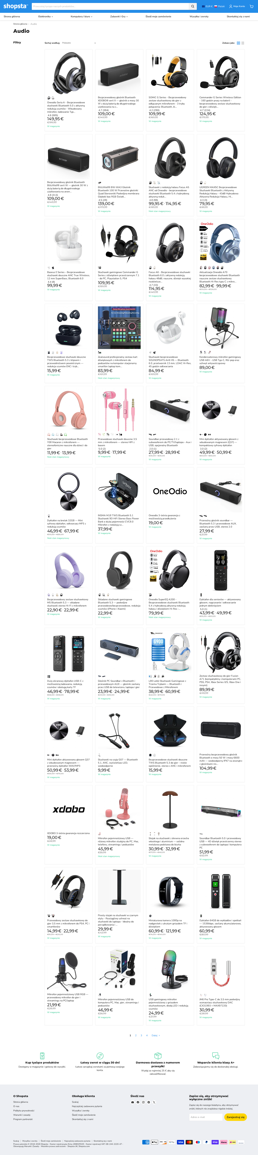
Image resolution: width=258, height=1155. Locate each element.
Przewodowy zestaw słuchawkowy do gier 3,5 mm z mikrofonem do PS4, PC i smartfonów (68, 923)
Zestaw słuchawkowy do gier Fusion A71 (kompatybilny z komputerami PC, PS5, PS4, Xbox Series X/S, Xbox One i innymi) (220, 680)
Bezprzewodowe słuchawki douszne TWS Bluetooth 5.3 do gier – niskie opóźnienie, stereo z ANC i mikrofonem (170, 763)
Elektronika (44, 16)
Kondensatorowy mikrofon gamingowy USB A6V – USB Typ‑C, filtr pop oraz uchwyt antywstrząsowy (220, 360)
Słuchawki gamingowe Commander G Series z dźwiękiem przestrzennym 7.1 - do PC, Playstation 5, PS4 (118, 275)
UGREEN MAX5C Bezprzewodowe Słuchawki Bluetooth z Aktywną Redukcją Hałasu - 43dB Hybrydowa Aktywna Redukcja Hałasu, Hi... (218, 192)
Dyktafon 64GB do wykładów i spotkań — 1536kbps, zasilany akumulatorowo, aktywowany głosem (220, 923)
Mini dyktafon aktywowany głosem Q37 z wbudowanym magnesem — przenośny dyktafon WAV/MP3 (68, 763)
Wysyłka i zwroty (199, 16)
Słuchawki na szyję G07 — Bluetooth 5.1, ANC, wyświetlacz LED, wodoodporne (118, 763)
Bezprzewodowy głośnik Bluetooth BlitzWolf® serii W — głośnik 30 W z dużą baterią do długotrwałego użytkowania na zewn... (67, 187)
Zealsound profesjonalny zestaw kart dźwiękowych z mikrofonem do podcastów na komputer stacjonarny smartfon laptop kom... (117, 361)
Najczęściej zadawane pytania (87, 1106)
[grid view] (238, 43)
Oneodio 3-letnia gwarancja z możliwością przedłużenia (164, 517)
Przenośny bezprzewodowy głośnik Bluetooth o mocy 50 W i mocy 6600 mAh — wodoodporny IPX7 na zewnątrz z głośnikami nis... (220, 759)
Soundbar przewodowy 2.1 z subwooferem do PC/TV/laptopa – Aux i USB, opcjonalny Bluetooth (170, 442)
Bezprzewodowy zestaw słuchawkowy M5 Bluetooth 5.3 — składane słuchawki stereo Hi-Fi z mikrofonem (67, 602)
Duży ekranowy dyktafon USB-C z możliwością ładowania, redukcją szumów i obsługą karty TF (65, 684)
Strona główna (12, 16)
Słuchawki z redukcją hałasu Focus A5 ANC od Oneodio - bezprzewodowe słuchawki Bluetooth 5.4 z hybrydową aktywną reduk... (169, 192)
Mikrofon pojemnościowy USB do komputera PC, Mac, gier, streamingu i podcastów (118, 1002)
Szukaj (75, 1101)
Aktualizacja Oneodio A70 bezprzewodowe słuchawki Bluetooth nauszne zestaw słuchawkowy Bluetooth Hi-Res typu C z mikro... (219, 277)
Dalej (155, 1035)
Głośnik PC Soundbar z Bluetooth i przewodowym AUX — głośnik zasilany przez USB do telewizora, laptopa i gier (119, 684)
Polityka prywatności (23, 1110)
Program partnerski (23, 1119)
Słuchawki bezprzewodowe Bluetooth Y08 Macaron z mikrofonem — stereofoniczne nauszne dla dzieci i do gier (67, 444)
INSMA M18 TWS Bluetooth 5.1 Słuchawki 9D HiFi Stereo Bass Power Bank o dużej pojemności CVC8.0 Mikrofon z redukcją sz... (118, 520)
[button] (213, 6)
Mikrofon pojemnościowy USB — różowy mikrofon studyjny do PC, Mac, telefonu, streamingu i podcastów (118, 841)
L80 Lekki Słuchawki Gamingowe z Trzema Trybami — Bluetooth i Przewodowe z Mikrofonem (167, 684)
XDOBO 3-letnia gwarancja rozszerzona (68, 833)
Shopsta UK (72, 1146)
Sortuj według (52, 43)
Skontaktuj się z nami (238, 16)
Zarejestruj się (236, 1117)
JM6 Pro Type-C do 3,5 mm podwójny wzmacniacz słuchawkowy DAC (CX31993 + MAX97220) (219, 1002)
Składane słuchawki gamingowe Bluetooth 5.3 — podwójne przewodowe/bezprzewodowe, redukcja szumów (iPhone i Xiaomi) (119, 604)
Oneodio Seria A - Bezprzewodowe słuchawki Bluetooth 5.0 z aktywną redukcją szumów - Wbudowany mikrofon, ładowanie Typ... (66, 107)
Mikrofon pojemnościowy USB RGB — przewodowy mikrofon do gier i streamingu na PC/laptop (67, 997)
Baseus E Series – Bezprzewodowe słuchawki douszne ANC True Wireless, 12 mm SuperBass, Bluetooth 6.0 (68, 275)
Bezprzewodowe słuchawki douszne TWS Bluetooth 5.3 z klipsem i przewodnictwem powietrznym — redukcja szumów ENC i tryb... (66, 361)
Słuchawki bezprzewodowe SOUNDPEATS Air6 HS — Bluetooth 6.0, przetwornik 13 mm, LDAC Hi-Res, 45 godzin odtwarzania (170, 361)
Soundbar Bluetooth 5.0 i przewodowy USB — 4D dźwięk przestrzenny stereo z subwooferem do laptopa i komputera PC (220, 843)
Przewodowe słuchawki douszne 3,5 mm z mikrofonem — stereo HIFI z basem (117, 442)
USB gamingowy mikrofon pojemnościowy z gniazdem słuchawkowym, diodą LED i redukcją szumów (168, 1004)
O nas (16, 1106)
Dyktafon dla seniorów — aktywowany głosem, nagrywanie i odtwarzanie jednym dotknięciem (220, 602)
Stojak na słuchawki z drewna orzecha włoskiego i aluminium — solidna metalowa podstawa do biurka (169, 841)
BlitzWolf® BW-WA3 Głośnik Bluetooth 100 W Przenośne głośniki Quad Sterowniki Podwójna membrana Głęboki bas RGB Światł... (118, 192)
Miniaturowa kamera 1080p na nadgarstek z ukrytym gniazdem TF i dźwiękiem (168, 923)
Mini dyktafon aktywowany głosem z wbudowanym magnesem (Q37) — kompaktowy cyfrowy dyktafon (218, 442)
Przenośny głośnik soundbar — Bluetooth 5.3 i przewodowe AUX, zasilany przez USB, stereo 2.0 (217, 523)
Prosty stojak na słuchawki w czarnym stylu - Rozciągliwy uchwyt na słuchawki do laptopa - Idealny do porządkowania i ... (118, 920)
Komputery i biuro (81, 16)
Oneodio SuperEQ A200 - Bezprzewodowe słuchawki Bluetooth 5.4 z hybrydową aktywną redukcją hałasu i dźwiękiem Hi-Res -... (169, 604)
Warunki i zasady (21, 1114)
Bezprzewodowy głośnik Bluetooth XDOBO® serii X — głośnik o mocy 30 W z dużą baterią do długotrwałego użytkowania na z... (118, 102)
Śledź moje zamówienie (158, 16)
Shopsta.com (84, 1146)
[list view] (243, 43)
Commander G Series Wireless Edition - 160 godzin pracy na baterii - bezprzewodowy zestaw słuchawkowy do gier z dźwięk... (220, 102)
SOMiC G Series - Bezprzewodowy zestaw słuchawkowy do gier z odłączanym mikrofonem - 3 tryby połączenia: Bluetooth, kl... (167, 102)
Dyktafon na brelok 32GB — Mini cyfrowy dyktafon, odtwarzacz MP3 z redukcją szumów (66, 523)
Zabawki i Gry (118, 16)
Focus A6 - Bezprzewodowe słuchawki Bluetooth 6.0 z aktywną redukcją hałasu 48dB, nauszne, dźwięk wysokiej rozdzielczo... (170, 277)
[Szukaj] (193, 6)
